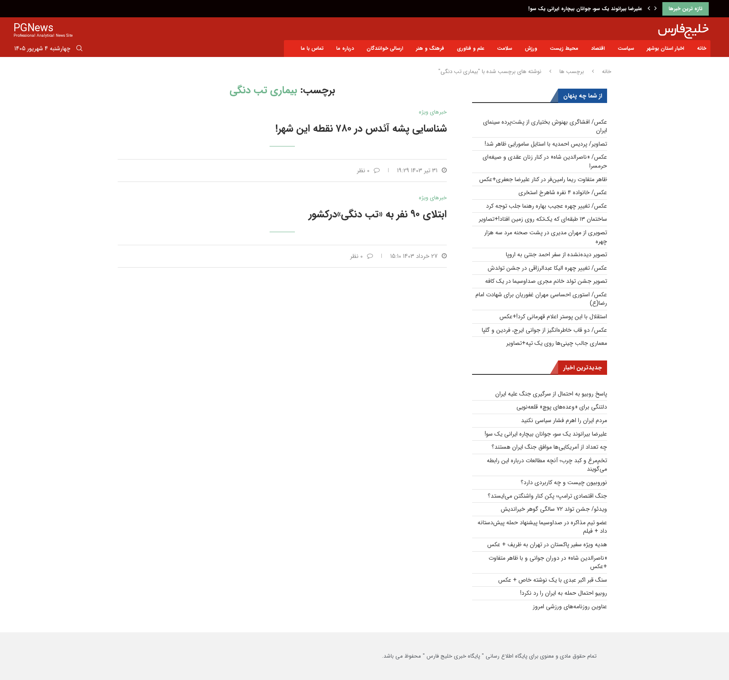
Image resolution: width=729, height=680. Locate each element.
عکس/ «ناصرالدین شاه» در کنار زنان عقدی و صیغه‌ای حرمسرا (545, 161)
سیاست (626, 48)
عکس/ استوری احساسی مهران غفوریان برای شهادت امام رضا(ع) (541, 299)
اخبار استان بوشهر (665, 48)
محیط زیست (564, 48)
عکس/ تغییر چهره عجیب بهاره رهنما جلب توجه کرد (546, 206)
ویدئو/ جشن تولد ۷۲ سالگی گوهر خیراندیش (554, 509)
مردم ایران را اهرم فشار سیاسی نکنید (564, 420)
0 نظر (363, 170)
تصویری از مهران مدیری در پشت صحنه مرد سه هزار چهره (545, 237)
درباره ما (345, 48)
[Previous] (648, 9)
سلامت (504, 48)
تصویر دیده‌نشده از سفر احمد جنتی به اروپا (556, 254)
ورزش (531, 48)
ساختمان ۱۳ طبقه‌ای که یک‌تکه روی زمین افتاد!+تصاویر (543, 219)
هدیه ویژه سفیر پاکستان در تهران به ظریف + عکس (547, 544)
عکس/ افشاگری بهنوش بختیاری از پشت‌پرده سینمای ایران (545, 126)
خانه (701, 48)
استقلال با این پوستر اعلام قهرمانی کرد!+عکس (553, 316)
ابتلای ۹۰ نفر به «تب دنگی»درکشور (378, 214)
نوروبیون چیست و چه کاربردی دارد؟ (564, 482)
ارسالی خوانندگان (385, 48)
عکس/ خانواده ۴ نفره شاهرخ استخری (562, 192)
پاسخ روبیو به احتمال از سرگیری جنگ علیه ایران (551, 393)
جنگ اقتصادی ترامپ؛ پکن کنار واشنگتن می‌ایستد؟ (547, 496)
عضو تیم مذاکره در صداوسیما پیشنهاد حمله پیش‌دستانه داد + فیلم (542, 527)
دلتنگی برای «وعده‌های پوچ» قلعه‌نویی (561, 407)
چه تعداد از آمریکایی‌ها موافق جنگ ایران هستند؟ (549, 447)
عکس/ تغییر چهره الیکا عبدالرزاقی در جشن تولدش (547, 268)
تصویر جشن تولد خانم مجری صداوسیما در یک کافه (546, 281)
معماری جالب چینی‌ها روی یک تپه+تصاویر (556, 343)
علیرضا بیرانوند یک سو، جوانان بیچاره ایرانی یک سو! (585, 9)
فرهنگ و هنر (430, 48)
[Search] (79, 49)
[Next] (655, 9)
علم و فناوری (470, 48)
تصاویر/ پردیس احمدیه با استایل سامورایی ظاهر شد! (546, 144)
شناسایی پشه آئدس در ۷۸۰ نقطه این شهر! (361, 129)
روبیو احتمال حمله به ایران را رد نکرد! (563, 593)
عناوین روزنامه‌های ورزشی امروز (570, 606)
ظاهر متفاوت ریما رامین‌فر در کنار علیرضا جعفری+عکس (543, 179)
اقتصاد (598, 48)
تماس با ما (312, 48)
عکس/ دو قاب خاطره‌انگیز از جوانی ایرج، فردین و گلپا (544, 330)
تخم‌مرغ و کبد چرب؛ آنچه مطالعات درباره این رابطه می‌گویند (547, 465)
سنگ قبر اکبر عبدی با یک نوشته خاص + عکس (552, 580)
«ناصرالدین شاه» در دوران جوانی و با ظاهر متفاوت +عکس (548, 562)
